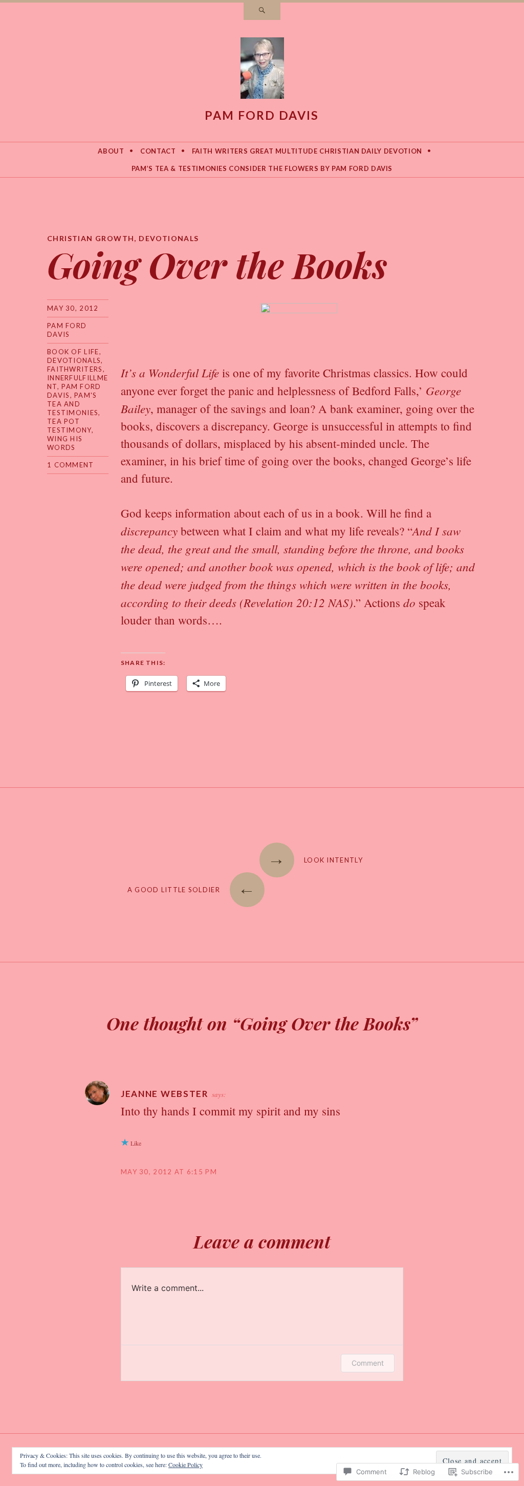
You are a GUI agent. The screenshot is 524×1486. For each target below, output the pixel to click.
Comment (368, 1363)
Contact (158, 151)
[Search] (262, 11)
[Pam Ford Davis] (262, 70)
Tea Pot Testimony (69, 425)
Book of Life (73, 352)
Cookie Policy (185, 1464)
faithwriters (75, 369)
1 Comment (70, 465)
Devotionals (169, 238)
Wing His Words (64, 443)
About (111, 151)
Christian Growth (90, 238)
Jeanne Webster (165, 1093)
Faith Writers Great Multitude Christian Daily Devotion (307, 151)
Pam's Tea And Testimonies (72, 404)
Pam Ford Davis (262, 115)
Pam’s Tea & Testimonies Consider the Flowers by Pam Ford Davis (262, 168)
